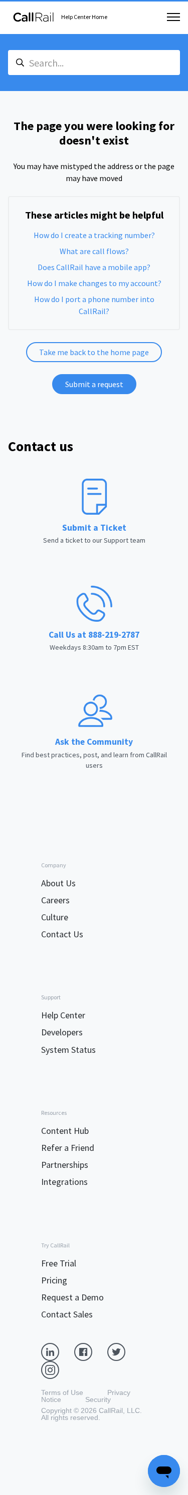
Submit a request (94, 384)
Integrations (64, 1181)
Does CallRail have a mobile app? (94, 267)
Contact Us (62, 934)
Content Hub (65, 1130)
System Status (68, 1049)
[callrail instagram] (57, 1369)
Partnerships (64, 1164)
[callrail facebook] (90, 1351)
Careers (55, 900)
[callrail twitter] (123, 1351)
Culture (54, 917)
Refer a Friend (67, 1147)
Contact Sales (67, 1314)
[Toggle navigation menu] (173, 17)
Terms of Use (62, 1392)
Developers (62, 1032)
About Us (58, 883)
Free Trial (58, 1263)
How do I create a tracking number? (94, 235)
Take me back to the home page (94, 352)
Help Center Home (84, 17)
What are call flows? (94, 251)
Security (98, 1399)
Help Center (63, 1015)
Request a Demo (72, 1297)
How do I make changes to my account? (94, 283)
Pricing (54, 1280)
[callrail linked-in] (57, 1351)
